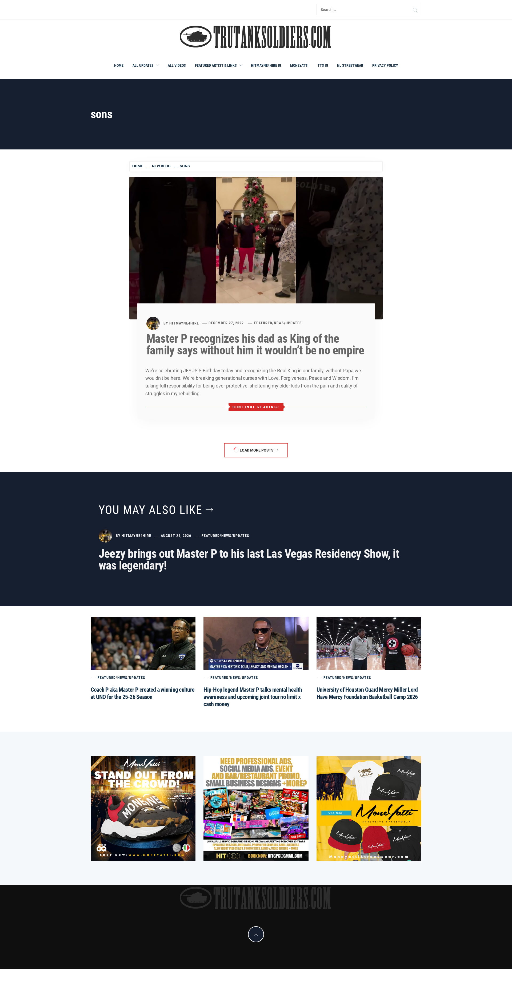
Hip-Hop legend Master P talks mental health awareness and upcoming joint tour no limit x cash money (252, 696)
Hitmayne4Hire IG (266, 65)
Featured (263, 323)
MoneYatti (299, 65)
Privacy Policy (385, 65)
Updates (294, 323)
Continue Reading (255, 407)
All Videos (177, 65)
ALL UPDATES (143, 65)
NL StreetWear (350, 65)
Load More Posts (256, 450)
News (279, 323)
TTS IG (323, 65)
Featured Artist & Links (216, 65)
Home (118, 65)
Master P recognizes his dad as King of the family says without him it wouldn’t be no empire (255, 344)
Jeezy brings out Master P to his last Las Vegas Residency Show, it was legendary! (249, 559)
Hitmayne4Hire (184, 323)
